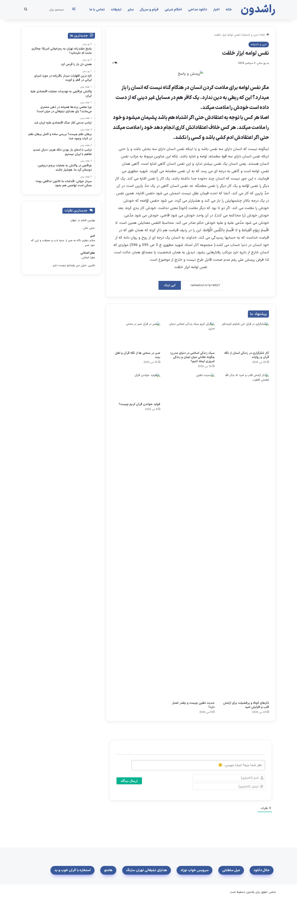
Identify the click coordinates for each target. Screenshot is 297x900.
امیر (92, 236)
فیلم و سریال (149, 9)
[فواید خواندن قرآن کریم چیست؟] (136, 386)
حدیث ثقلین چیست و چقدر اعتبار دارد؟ (193, 705)
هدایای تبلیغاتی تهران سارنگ (146, 870)
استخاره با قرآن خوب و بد (72, 870)
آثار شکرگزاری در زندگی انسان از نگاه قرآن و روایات (246, 355)
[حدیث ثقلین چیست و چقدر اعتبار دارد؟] (191, 536)
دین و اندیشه (250, 35)
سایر (130, 9)
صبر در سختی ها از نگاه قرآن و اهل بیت (137, 355)
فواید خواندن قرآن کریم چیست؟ (139, 404)
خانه (229, 9)
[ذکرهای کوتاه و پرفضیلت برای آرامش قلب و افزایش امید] (245, 536)
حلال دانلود (262, 870)
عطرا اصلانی (87, 253)
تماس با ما (97, 9)
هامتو (108, 870)
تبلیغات (116, 9)
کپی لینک (169, 285)
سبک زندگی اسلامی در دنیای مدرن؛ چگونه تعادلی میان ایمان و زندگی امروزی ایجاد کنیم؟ (192, 357)
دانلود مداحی (197, 9)
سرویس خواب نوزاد (194, 870)
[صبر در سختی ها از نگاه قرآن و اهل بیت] (136, 335)
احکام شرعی (173, 9)
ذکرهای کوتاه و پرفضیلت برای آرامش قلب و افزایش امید (246, 705)
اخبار (216, 9)
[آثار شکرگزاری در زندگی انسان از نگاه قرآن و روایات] (245, 335)
